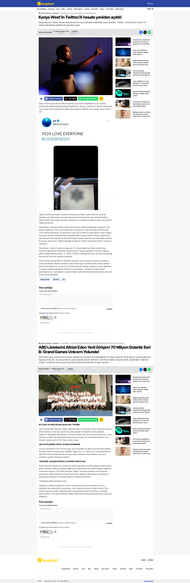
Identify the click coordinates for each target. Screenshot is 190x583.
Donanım (51, 9)
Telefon (87, 9)
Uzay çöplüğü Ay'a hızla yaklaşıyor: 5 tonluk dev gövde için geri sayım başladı (141, 83)
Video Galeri (119, 9)
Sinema (69, 9)
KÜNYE (143, 560)
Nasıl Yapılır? (78, 9)
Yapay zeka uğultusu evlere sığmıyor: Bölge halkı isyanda (140, 52)
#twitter (56, 279)
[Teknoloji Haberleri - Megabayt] (48, 560)
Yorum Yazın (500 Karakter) (48, 291)
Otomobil (95, 9)
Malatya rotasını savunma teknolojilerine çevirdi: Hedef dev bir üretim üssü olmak (142, 114)
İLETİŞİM (150, 560)
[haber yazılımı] (148, 581)
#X (64, 279)
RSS (40, 581)
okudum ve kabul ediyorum (58, 308)
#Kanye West (44, 279)
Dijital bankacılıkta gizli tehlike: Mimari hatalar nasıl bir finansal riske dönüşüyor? (141, 63)
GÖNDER (109, 309)
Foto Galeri (110, 9)
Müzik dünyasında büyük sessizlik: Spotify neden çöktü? (141, 94)
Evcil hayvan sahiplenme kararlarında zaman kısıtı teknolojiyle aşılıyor (141, 104)
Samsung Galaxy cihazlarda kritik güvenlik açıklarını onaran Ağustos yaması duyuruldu (141, 73)
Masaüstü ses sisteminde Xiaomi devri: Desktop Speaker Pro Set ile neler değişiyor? (141, 42)
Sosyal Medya (41, 9)
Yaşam (102, 9)
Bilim (63, 9)
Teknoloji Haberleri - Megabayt (49, 13)
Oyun (58, 9)
